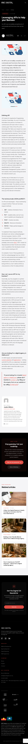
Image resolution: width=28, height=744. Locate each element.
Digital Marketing (5, 651)
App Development (5, 649)
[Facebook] (1, 638)
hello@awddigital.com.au (7, 675)
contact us (14, 380)
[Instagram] (5, 638)
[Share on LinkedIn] (18, 35)
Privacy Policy (22, 741)
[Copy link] (24, 35)
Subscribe (14, 607)
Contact (3, 666)
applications (17, 360)
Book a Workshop (14, 467)
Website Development (6, 646)
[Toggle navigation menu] (25, 2)
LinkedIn (6, 423)
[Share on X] (21, 35)
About (2, 661)
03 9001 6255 (14, 384)
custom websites (6, 360)
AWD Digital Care (5, 653)
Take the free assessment (13, 462)
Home (3, 9)
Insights (7, 9)
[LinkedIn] (9, 638)
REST (15, 242)
